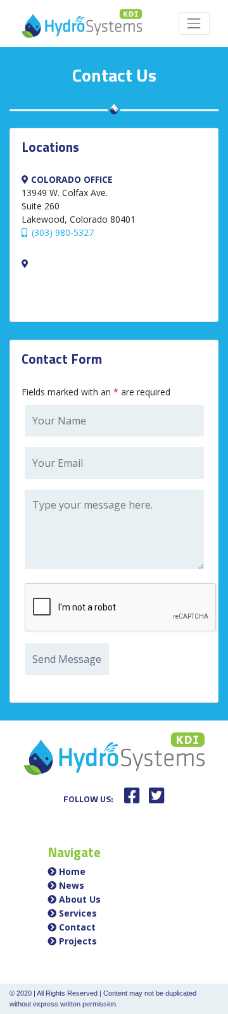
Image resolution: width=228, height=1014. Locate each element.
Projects (78, 941)
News (71, 885)
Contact (77, 927)
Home (72, 871)
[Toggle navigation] (194, 23)
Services (78, 913)
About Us (80, 899)
